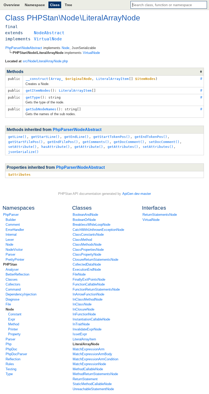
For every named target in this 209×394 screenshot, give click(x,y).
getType (33, 97)
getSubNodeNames (41, 109)
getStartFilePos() (25, 142)
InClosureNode (83, 309)
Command (13, 289)
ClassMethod (82, 240)
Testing (11, 369)
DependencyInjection (21, 294)
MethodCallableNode (88, 369)
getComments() (96, 142)
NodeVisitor (14, 250)
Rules (10, 364)
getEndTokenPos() (151, 137)
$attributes (19, 174)
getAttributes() (123, 147)
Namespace (35, 5)
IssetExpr (80, 334)
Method (13, 324)
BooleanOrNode (84, 220)
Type (9, 374)
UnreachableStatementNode (93, 389)
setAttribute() (22, 147)
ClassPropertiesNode (88, 250)
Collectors (13, 284)
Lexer (10, 240)
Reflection (13, 359)
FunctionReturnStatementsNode (96, 289)
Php (8, 344)
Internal (11, 234)
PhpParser (11, 215)
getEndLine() (76, 137)
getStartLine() (45, 137)
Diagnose (12, 299)
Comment (13, 224)
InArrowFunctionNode (88, 294)
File (8, 304)
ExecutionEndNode (87, 269)
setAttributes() (158, 147)
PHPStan (10, 264)
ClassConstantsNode (88, 234)
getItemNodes (38, 90)
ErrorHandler (15, 230)
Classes (12, 279)
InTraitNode (81, 324)
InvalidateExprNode (87, 329)
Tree (68, 5)
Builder (11, 220)
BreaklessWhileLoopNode (91, 224)
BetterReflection (17, 274)
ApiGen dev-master (136, 194)
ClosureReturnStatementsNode (95, 259)
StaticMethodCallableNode (92, 384)
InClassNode (82, 304)
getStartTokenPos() (111, 137)
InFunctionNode (84, 314)
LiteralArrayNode (86, 344)
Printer (13, 329)
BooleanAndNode (85, 215)
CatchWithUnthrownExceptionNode (98, 230)
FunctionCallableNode (89, 284)
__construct (37, 79)
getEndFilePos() (62, 142)
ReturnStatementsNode (159, 215)
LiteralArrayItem (84, 339)
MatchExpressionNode (89, 364)
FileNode (79, 274)
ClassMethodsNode (87, 244)
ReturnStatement (85, 379)
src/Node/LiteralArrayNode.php (45, 61)
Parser (10, 254)
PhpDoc (11, 349)
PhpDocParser (16, 354)
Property (14, 334)
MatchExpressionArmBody (92, 354)
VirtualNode (151, 220)
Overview (12, 5)
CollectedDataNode (87, 264)
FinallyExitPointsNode (89, 279)
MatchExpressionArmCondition (95, 359)
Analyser (12, 269)
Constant (14, 314)
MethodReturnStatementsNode (95, 374)
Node (9, 244)
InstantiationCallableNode (91, 319)
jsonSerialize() (23, 152)
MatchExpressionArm (88, 349)
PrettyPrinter (15, 259)
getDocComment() (129, 142)
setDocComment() (164, 142)
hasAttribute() (55, 147)
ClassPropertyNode (87, 254)
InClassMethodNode (87, 299)
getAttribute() (88, 147)
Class (55, 5)
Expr (11, 319)
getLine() (17, 137)
